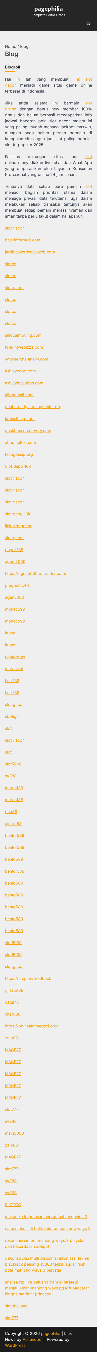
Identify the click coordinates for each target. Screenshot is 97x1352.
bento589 (14, 859)
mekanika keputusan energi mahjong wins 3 (46, 1216)
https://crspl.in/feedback (28, 978)
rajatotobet (15, 656)
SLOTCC (13, 1204)
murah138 (14, 787)
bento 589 (14, 835)
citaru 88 (13, 823)
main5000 (14, 1133)
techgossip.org (19, 454)
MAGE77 (13, 1049)
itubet (10, 632)
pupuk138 (14, 549)
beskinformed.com (22, 239)
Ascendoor (33, 1339)
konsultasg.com (20, 418)
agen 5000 (15, 561)
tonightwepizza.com (24, 347)
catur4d (12, 1002)
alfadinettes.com (20, 442)
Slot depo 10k (18, 466)
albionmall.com (19, 394)
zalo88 (11, 1037)
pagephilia (48, 9)
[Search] (88, 23)
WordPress (15, 1345)
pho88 (11, 811)
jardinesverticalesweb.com (30, 251)
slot (88, 156)
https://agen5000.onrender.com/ (35, 573)
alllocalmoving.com (23, 335)
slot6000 (13, 942)
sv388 (11, 775)
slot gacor (14, 228)
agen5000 (14, 597)
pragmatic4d (17, 585)
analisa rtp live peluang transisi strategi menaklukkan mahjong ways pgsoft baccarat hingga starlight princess (47, 1288)
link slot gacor (18, 525)
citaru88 (12, 1014)
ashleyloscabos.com (24, 382)
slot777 (11, 1109)
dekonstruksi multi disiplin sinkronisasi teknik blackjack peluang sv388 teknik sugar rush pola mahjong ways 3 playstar (47, 1264)
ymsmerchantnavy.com (26, 359)
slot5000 (13, 763)
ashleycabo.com (20, 370)
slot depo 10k (17, 513)
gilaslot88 (14, 990)
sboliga (12, 716)
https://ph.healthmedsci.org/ (31, 1025)
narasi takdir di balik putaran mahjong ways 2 (48, 1228)
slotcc (10, 263)
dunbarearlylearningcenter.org (33, 406)
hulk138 (12, 680)
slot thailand (16, 1305)
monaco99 (15, 609)
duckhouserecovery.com (28, 430)
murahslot (14, 668)
